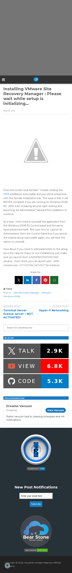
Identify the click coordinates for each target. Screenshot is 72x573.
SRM (6, 194)
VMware (46, 292)
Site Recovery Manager (26, 292)
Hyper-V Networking (54, 310)
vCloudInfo (28, 562)
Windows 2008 (11, 296)
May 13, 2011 (9, 110)
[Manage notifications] (7, 565)
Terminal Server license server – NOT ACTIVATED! (18, 314)
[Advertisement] (36, 38)
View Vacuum (55, 410)
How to (7, 292)
